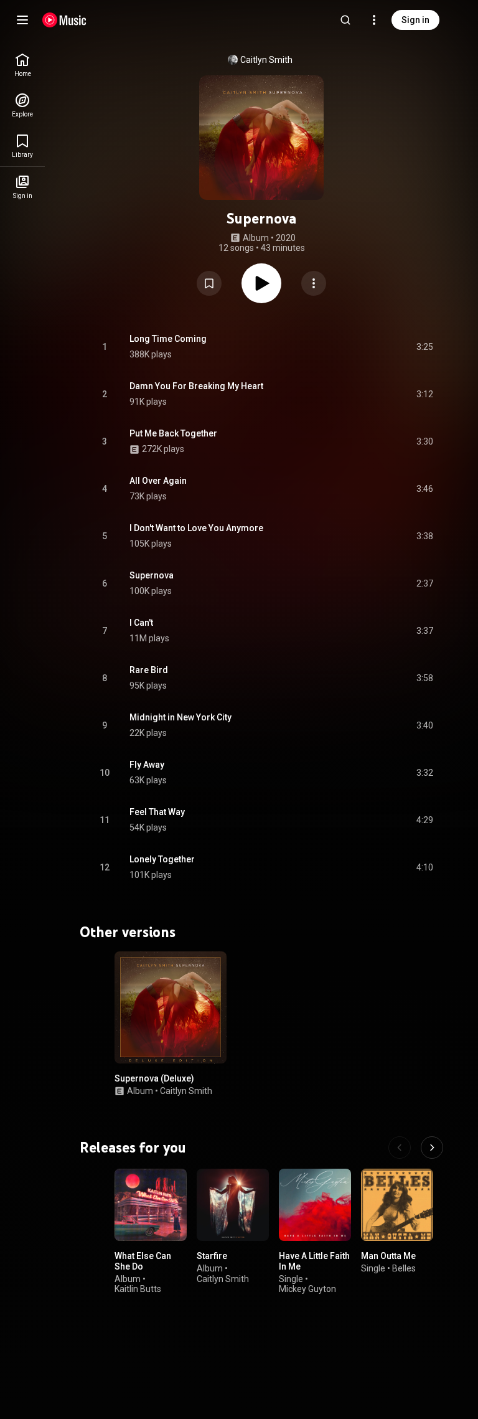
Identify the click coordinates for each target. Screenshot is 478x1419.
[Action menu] (313, 283)
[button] (209, 283)
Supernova (151, 575)
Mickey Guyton (307, 1289)
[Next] (432, 1147)
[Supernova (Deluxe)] (171, 1007)
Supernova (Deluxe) (154, 1078)
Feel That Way (157, 812)
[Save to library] (209, 283)
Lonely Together (162, 859)
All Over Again (158, 481)
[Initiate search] (345, 20)
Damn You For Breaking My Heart (196, 386)
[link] (22, 65)
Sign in (415, 20)
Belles (404, 1268)
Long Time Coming (168, 339)
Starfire (212, 1256)
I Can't (141, 623)
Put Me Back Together (173, 433)
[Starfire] (233, 1205)
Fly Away (146, 765)
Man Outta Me (388, 1256)
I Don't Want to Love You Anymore (196, 528)
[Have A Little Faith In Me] (315, 1205)
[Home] (64, 19)
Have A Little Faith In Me (314, 1261)
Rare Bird (148, 670)
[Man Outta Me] (397, 1205)
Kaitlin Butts (138, 1289)
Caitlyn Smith (266, 60)
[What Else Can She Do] (151, 1205)
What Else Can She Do (143, 1261)
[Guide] (22, 19)
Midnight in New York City (180, 717)
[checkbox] (424, 346)
